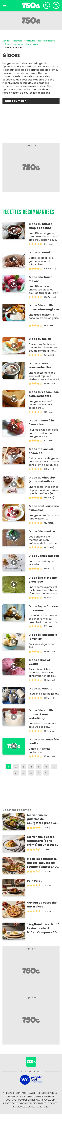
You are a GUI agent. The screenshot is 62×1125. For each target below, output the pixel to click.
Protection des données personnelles (24, 1103)
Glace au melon (40, 339)
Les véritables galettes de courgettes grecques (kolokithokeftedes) (42, 819)
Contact (21, 1093)
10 (31, 773)
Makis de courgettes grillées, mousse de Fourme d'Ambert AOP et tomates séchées (42, 863)
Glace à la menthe (42, 531)
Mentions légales (46, 1096)
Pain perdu (34, 881)
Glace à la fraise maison (40, 279)
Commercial (12, 1096)
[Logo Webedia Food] (31, 1079)
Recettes (17, 40)
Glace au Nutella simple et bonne (41, 226)
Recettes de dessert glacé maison (21, 44)
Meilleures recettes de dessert (40, 40)
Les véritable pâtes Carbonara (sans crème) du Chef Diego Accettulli (42, 841)
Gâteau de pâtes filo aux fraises (42, 904)
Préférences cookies (23, 1106)
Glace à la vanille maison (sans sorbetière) (41, 714)
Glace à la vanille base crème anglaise (44, 307)
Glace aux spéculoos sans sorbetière (44, 394)
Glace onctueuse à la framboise (44, 508)
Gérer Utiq (43, 1106)
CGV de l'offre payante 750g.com (36, 1099)
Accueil (6, 40)
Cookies (52, 1103)
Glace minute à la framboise (41, 422)
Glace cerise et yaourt (39, 662)
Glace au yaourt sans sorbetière (40, 365)
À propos (8, 1093)
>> (46, 773)
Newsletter (34, 1093)
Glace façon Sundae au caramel (43, 608)
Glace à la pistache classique (43, 580)
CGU (7, 1099)
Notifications (49, 1093)
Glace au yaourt (40, 688)
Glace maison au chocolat (41, 451)
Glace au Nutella (41, 252)
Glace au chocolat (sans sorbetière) (42, 479)
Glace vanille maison (44, 556)
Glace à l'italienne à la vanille (43, 637)
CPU (14, 1099)
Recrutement (27, 1096)
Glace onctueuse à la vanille (44, 741)
